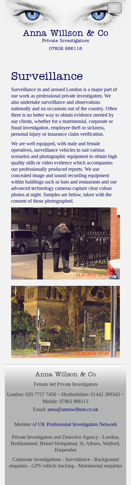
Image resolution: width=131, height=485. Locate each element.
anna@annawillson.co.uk (72, 409)
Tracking (65, 475)
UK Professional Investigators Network (77, 424)
